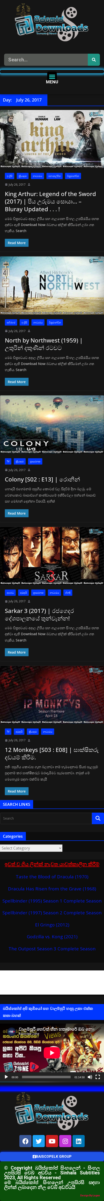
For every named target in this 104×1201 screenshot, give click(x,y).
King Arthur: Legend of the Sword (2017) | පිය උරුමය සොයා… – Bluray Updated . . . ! (50, 201)
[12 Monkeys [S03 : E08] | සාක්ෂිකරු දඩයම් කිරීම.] (52, 695)
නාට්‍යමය (37, 176)
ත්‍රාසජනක (35, 461)
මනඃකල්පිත (54, 176)
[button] (52, 76)
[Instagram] (65, 1141)
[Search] (94, 60)
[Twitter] (39, 1141)
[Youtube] (52, 1141)
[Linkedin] (79, 1141)
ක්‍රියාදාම (23, 176)
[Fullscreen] (97, 1077)
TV (8, 461)
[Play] (6, 1077)
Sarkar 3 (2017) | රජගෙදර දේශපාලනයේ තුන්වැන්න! (39, 614)
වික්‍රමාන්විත (73, 176)
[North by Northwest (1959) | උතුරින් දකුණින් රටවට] (52, 285)
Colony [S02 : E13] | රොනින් (42, 479)
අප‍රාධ (10, 592)
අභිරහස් (11, 322)
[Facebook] (25, 1141)
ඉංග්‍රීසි (9, 176)
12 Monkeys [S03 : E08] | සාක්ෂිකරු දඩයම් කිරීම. (52, 753)
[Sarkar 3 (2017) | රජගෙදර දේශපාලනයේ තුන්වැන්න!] (52, 556)
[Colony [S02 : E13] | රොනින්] (52, 424)
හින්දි (67, 592)
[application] (52, 1053)
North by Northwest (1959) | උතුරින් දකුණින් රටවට (44, 344)
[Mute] (90, 1077)
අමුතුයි (23, 592)
